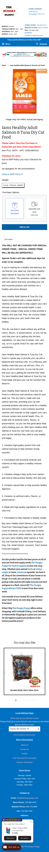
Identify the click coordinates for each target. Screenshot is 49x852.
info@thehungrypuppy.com (27, 798)
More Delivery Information (24, 735)
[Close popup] (31, 821)
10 (36, 700)
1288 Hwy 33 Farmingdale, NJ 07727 (37, 11)
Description (9, 239)
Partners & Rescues (24, 762)
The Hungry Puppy (21, 608)
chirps (39, 569)
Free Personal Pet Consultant (24, 758)
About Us (24, 745)
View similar (10, 838)
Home (4, 65)
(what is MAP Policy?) (12, 174)
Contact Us (24, 749)
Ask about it (24, 838)
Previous (5, 673)
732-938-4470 (35, 25)
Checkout (43, 44)
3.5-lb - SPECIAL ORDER (13, 185)
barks (30, 569)
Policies (24, 754)
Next (44, 673)
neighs (5, 572)
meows (20, 572)
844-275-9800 (36, 28)
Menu (7, 44)
